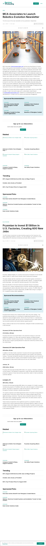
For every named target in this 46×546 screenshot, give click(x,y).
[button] (3, 3)
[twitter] (23, 28)
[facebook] (19, 28)
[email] (27, 28)
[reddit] (25, 28)
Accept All (40, 543)
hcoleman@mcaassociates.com (11, 92)
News (4, 10)
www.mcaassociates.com (17, 66)
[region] (23, 543)
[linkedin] (21, 28)
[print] (42, 28)
